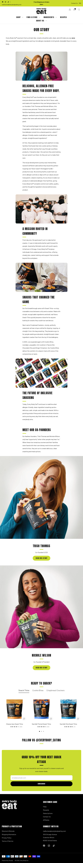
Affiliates (46, 820)
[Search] (79, 9)
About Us (40, 20)
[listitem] (41, 3)
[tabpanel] (41, 714)
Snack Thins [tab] (24, 690)
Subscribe (41, 784)
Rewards (46, 810)
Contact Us (74, 3)
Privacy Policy (6, 838)
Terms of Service (7, 841)
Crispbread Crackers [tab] (55, 690)
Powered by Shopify (7, 860)
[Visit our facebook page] (2, 2)
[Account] (70, 9)
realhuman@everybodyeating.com (11, 4)
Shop (18, 17)
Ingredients (49, 17)
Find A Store (32, 17)
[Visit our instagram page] (5, 2)
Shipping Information (9, 834)
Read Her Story (41, 558)
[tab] (39, 731)
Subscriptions (48, 813)
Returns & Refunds (8, 831)
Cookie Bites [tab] (37, 690)
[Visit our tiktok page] (8, 2)
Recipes (63, 17)
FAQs (45, 807)
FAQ (80, 3)
